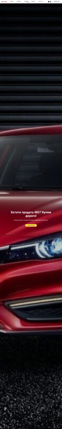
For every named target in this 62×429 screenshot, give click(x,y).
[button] (31, 225)
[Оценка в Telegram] (48, 1)
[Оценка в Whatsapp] (50, 1)
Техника (11, 1)
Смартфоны (19, 1)
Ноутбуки (26, 1)
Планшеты (33, 1)
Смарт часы (41, 1)
